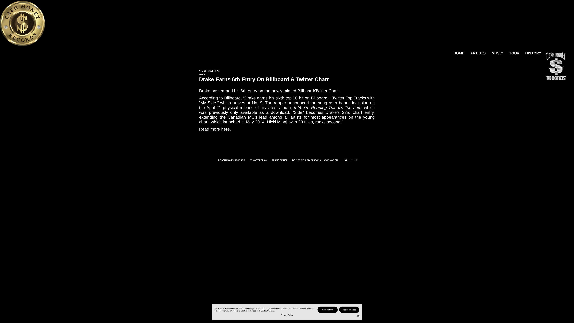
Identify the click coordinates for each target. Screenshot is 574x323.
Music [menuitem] (497, 53)
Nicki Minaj (277, 122)
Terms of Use (279, 160)
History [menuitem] (533, 53)
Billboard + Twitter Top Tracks (338, 98)
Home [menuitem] (459, 53)
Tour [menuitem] (514, 53)
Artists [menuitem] (478, 53)
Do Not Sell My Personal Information (315, 160)
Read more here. (215, 129)
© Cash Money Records (231, 160)
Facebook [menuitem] (351, 160)
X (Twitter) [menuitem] (346, 160)
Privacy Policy (258, 160)
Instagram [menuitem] (356, 160)
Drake (250, 98)
